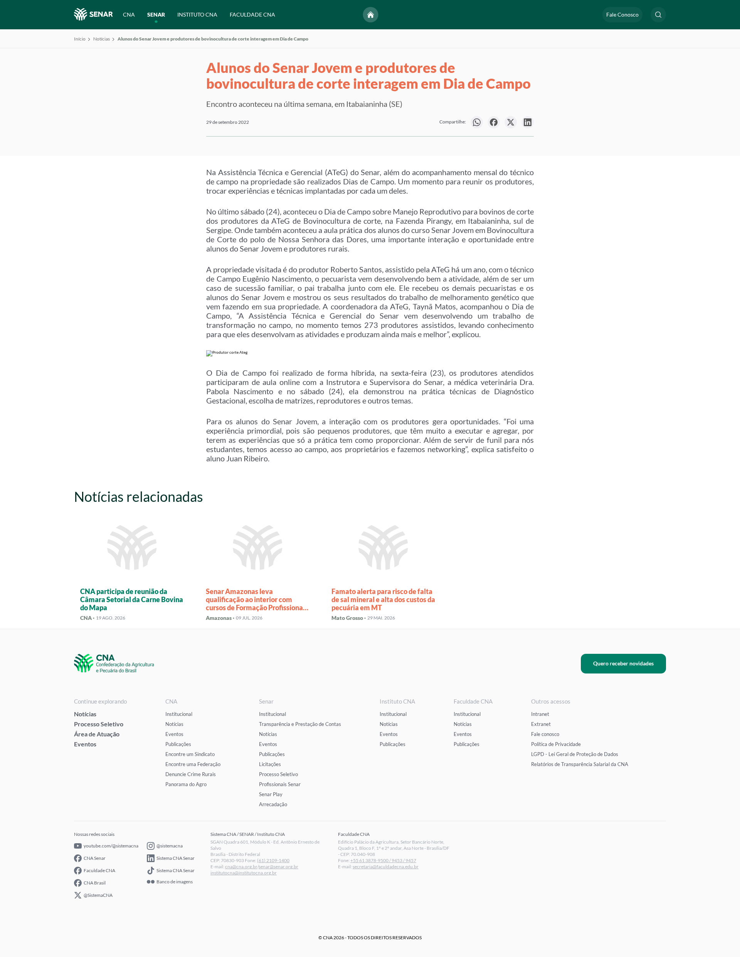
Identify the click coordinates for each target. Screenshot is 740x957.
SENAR (156, 14)
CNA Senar (95, 858)
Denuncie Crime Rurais (190, 774)
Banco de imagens (174, 881)
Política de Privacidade (556, 744)
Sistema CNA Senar (175, 858)
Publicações (178, 744)
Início (80, 39)
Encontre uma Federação (192, 764)
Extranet (541, 724)
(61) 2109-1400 (273, 860)
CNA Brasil (95, 883)
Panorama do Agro (186, 784)
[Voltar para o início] (370, 14)
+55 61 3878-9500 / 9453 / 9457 (383, 860)
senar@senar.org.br (278, 866)
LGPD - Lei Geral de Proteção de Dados (574, 754)
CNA (129, 14)
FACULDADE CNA (252, 14)
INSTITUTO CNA (197, 14)
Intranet (540, 714)
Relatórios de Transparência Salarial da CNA (579, 764)
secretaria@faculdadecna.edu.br (386, 866)
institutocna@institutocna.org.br (243, 873)
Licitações (270, 764)
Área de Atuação (96, 734)
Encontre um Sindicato (190, 754)
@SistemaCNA (98, 895)
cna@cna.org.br (241, 866)
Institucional (178, 714)
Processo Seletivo (98, 723)
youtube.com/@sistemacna (111, 846)
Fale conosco (545, 734)
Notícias (101, 39)
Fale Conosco (622, 14)
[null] (477, 122)
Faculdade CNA (99, 870)
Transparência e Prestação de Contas (300, 724)
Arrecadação (273, 804)
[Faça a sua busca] (658, 14)
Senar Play (271, 794)
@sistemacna (169, 846)
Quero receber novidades (623, 663)
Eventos (85, 744)
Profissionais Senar (280, 784)
